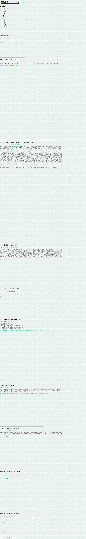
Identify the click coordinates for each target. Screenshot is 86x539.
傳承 (10, 393)
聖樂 (16, 38)
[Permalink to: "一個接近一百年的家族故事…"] (18, 383)
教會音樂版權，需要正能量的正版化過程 (10, 319)
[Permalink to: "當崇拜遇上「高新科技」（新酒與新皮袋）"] (21, 426)
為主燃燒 (39, 393)
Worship (4, 436)
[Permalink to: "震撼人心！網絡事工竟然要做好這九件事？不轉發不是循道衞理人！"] (28, 140)
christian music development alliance (5, 330)
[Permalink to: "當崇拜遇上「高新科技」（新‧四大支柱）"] (21, 469)
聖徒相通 (44, 393)
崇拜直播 (7, 65)
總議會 (42, 393)
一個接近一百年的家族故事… (7, 385)
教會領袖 (36, 393)
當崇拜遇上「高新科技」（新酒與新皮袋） (11, 428)
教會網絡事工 (12, 61)
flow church (1, 393)
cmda (17, 330)
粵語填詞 (3, 532)
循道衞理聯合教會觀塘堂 (24, 393)
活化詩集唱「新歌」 (5, 35)
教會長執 (33, 393)
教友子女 (29, 393)
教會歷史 (16, 247)
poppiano (19, 330)
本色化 (10, 65)
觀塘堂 (47, 393)
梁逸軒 (12, 65)
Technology (1, 436)
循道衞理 (18, 393)
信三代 (4, 393)
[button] (22, 2)
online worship (2, 65)
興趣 (2, 533)
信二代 (7, 393)
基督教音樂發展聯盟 (24, 330)
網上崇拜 (15, 65)
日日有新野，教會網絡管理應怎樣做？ (10, 288)
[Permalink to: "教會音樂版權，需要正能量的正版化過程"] (11, 316)
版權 (39, 330)
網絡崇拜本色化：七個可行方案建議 (9, 59)
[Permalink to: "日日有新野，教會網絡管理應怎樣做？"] (26, 286)
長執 (48, 393)
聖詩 (0, 42)
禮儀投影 (3, 531)
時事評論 (34, 330)
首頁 (2, 530)
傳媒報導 (12, 38)
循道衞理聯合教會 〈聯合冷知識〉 (9, 245)
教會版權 (29, 330)
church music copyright (13, 330)
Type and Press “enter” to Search (4, 537)
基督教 (12, 393)
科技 (8, 436)
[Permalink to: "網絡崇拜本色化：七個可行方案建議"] (12, 57)
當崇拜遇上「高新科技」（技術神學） (10, 513)
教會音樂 (31, 330)
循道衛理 (12, 144)
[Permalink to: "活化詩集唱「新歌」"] (17, 33)
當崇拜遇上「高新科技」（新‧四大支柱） (11, 471)
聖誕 (2, 42)
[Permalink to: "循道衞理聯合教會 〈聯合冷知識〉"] (28, 242)
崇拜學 (5, 65)
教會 (31, 393)
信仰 (8, 393)
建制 (13, 393)
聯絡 (2, 535)
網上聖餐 (17, 65)
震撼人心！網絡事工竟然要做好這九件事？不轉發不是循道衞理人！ (18, 142)
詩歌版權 (41, 330)
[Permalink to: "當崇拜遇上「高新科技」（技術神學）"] (21, 511)
